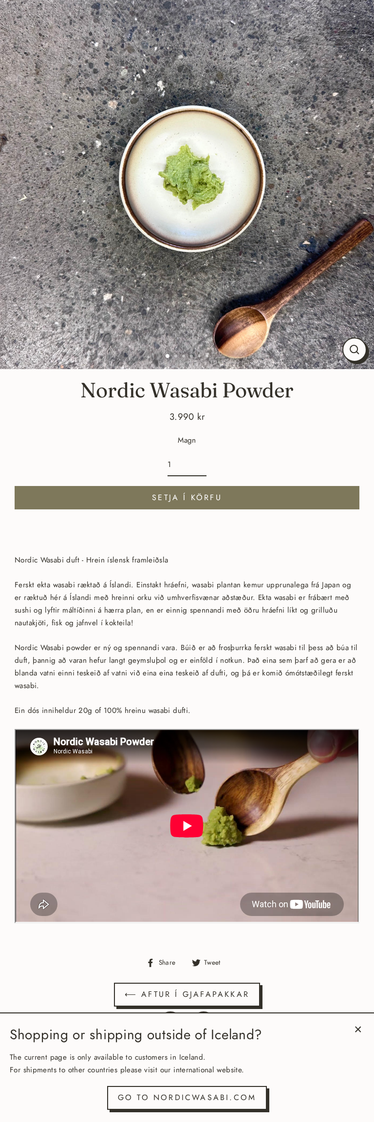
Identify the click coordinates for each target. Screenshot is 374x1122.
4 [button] (192, 357)
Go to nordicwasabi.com (187, 1097)
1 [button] (168, 356)
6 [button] (208, 357)
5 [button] (200, 357)
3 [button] (184, 357)
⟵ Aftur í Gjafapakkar (187, 994)
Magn (187, 440)
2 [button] (176, 357)
